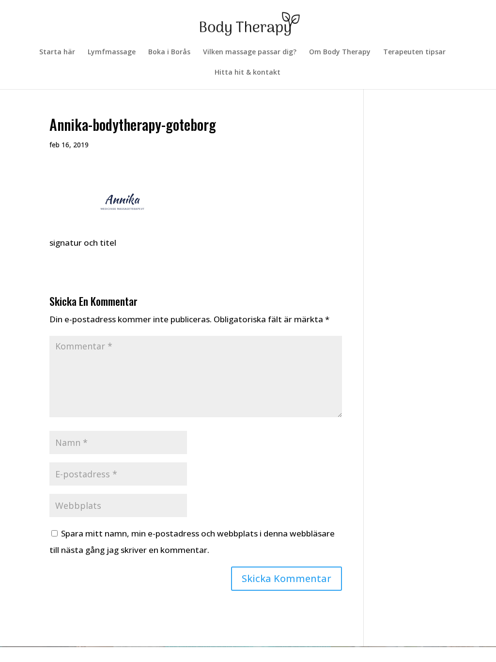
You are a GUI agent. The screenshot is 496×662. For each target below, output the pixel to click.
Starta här (57, 52)
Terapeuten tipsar (414, 52)
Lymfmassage (112, 52)
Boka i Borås (169, 52)
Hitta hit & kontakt (247, 73)
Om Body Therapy (340, 52)
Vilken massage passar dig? (249, 52)
